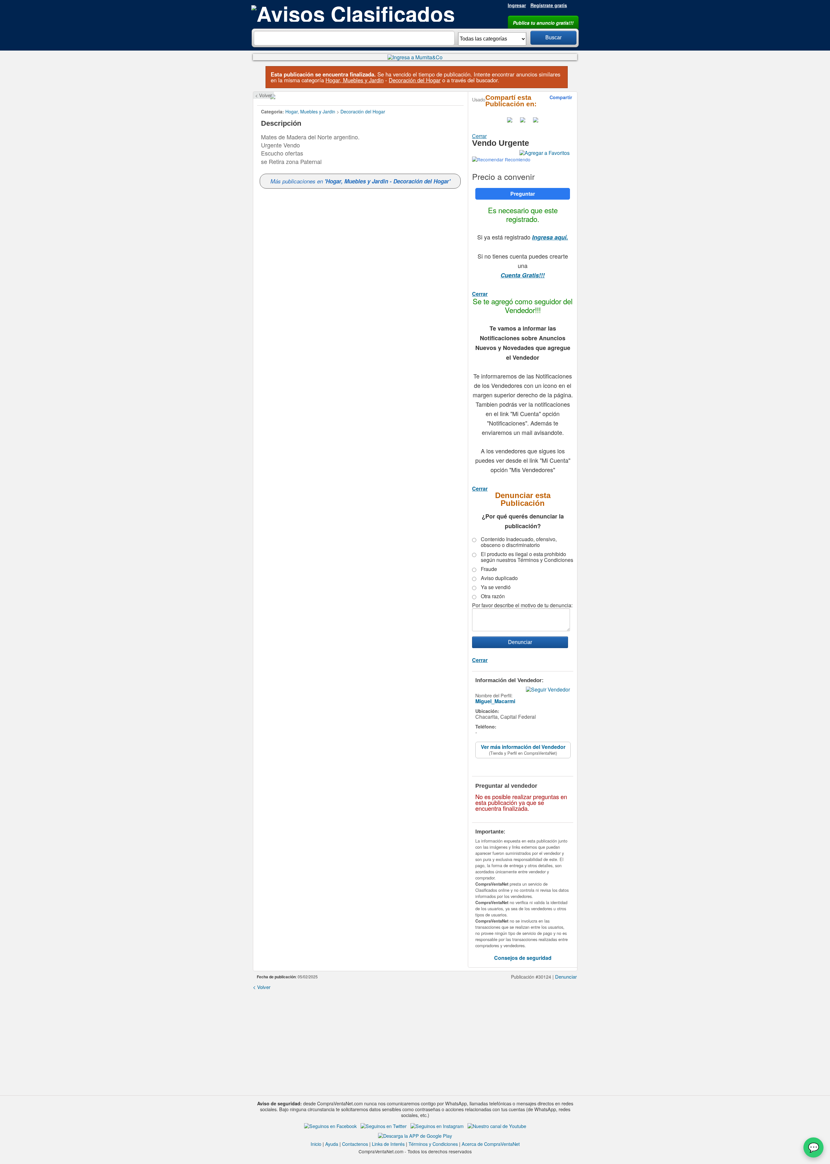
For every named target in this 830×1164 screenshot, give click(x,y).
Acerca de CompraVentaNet (491, 1143)
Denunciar (566, 976)
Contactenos (355, 1143)
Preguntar (522, 193)
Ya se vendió (496, 587)
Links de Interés (388, 1143)
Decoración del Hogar (415, 80)
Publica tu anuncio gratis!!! (543, 22)
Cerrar (479, 136)
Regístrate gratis (548, 5)
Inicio (316, 1143)
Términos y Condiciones (433, 1143)
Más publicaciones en (360, 181)
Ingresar (517, 5)
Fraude (489, 569)
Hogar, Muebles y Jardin (355, 80)
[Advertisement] (415, 1040)
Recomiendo (517, 159)
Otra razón (493, 596)
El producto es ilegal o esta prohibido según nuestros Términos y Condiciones (527, 557)
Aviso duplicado (499, 578)
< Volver (263, 95)
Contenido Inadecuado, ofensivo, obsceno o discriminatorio (519, 542)
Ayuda (331, 1143)
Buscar (553, 37)
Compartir (561, 97)
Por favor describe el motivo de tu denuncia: (522, 605)
